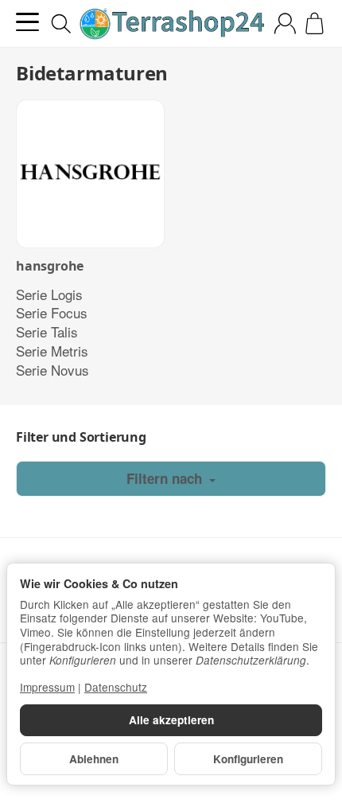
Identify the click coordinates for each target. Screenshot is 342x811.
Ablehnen (94, 758)
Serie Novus (52, 370)
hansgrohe (50, 266)
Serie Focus (51, 312)
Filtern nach (166, 478)
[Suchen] (61, 24)
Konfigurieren (248, 758)
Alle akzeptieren (171, 719)
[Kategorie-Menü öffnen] (27, 21)
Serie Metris (52, 351)
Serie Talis (47, 331)
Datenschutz (115, 687)
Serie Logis (49, 294)
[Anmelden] (285, 23)
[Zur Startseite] (171, 24)
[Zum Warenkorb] (314, 23)
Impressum (47, 687)
